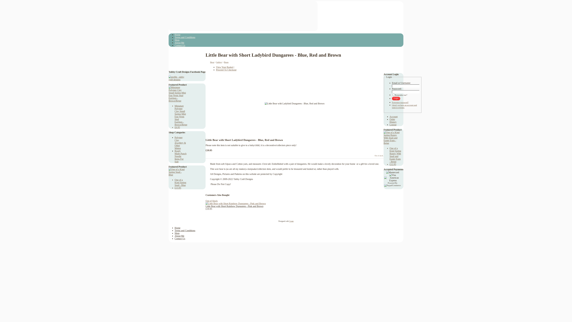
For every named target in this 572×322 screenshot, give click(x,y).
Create (291, 221)
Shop (177, 40)
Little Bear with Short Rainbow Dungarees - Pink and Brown (234, 206)
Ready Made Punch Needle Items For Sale (180, 156)
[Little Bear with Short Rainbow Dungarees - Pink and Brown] (236, 203)
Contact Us (180, 45)
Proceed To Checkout (226, 70)
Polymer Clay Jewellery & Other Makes (180, 143)
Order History (393, 120)
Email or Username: (401, 83)
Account (394, 116)
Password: (397, 89)
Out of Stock (212, 201)
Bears (226, 62)
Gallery (219, 62)
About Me (179, 42)
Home (177, 34)
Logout (393, 124)
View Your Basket (224, 67)
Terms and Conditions (185, 37)
